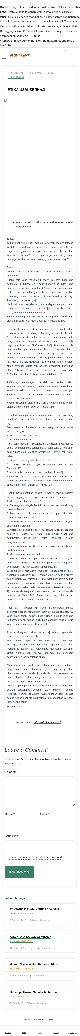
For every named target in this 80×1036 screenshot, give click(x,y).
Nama (10, 814)
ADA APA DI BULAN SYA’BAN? (30, 936)
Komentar (12, 772)
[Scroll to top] (2, 1010)
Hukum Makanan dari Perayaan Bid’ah (34, 964)
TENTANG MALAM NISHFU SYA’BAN (34, 909)
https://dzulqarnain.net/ (47, 722)
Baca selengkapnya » (21, 913)
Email (44, 814)
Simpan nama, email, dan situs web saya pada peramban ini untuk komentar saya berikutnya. (35, 858)
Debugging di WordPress (15, 31)
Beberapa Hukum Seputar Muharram (33, 992)
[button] (4, 736)
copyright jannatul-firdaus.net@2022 (40, 1019)
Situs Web (11, 836)
